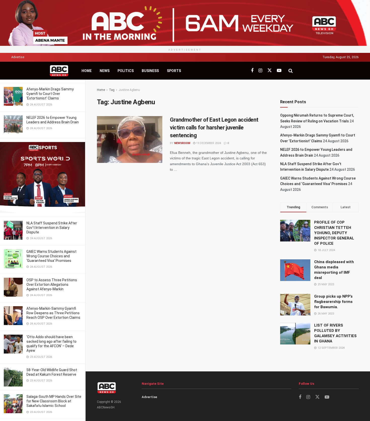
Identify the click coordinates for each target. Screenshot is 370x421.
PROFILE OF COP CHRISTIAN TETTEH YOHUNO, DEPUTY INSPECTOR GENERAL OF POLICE (334, 233)
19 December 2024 (208, 143)
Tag (112, 90)
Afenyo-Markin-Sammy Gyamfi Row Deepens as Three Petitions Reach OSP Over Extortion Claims (53, 313)
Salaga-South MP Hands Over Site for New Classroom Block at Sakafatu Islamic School (53, 401)
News (104, 71)
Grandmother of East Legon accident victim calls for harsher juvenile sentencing (214, 127)
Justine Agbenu (129, 90)
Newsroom (182, 143)
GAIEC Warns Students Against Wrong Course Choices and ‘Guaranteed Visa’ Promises (51, 256)
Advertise (17, 57)
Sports (174, 71)
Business (150, 71)
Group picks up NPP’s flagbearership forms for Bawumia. (333, 301)
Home (87, 71)
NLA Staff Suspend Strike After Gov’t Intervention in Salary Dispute (51, 227)
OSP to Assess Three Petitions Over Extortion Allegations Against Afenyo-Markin (51, 284)
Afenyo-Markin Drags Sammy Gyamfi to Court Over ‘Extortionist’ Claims (50, 93)
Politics (126, 71)
